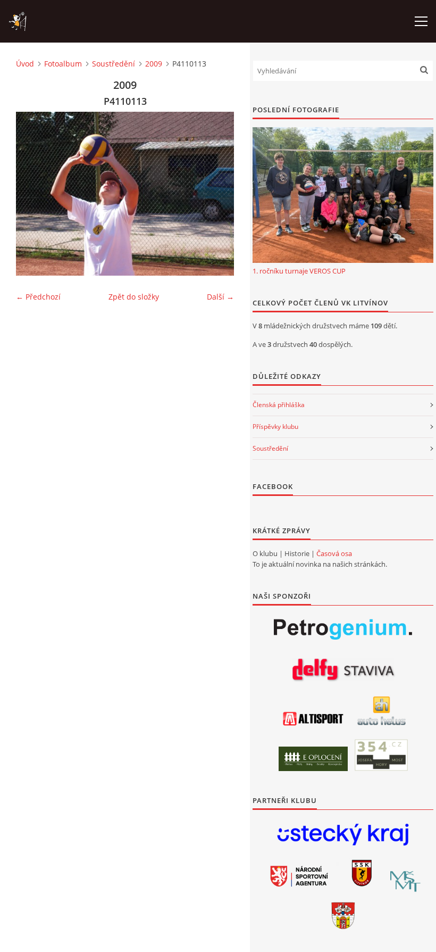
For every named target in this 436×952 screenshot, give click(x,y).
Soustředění (113, 64)
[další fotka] (217, 194)
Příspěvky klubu (275, 426)
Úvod (25, 64)
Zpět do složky (133, 297)
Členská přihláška (279, 404)
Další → (220, 297)
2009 (153, 64)
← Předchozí (38, 297)
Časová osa (334, 553)
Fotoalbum (63, 64)
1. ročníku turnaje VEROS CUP (299, 271)
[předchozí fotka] (33, 194)
